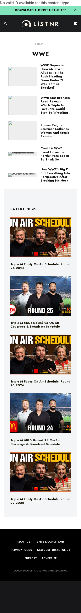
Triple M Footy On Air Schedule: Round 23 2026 (40, 383)
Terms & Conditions (50, 541)
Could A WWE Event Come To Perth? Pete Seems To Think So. (54, 153)
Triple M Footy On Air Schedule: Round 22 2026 (40, 501)
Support (31, 558)
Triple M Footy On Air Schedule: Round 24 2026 (40, 266)
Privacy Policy (21, 549)
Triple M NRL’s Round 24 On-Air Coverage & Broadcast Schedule (35, 442)
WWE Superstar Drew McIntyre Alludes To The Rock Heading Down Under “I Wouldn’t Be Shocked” (52, 76)
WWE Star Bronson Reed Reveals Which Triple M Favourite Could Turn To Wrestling (55, 105)
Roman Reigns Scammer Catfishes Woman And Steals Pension (54, 130)
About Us (23, 541)
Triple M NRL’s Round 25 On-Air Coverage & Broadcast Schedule (35, 324)
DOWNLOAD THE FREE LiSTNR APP (40, 10)
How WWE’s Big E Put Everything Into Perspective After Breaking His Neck (55, 175)
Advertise (49, 558)
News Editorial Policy (53, 549)
